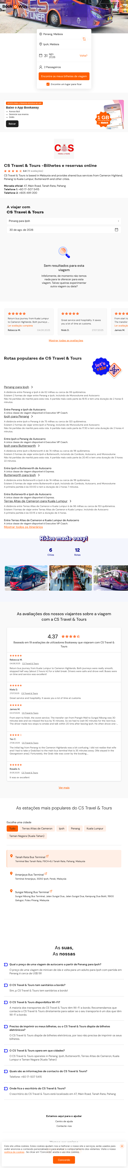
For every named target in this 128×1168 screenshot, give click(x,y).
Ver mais (64, 787)
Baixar (12, 123)
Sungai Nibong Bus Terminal (32, 892)
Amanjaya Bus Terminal (29, 874)
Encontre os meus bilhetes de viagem (64, 76)
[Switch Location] (84, 39)
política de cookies (14, 1151)
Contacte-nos (64, 1125)
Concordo (64, 1160)
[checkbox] (48, 84)
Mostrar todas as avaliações (66, 340)
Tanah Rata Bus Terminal (30, 857)
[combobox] (64, 34)
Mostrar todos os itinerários (23, 527)
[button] (123, 7)
